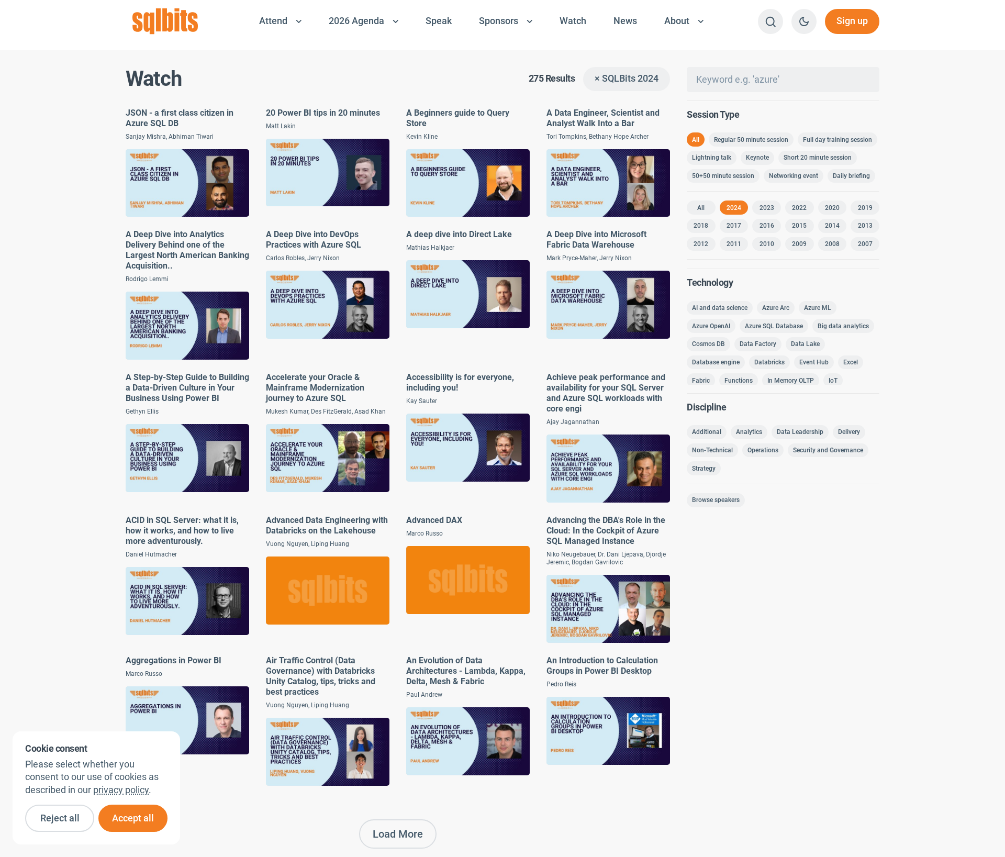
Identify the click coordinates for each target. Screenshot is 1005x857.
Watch (573, 21)
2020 (832, 208)
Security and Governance (828, 450)
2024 (734, 208)
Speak (439, 21)
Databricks (769, 362)
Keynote (757, 157)
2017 (734, 225)
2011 (734, 244)
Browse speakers (716, 500)
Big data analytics (843, 326)
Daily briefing (851, 176)
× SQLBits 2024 (626, 78)
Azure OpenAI (711, 326)
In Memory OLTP (790, 380)
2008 (832, 244)
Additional (706, 432)
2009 (799, 244)
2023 (767, 208)
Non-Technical (712, 450)
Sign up (852, 21)
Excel (850, 362)
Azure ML (817, 307)
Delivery (849, 432)
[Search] (770, 21)
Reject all (60, 818)
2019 (865, 208)
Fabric (701, 380)
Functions (738, 380)
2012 (701, 244)
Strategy (704, 468)
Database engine (716, 362)
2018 (701, 225)
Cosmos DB (708, 344)
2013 (865, 225)
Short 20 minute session (818, 157)
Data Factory (758, 344)
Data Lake (805, 344)
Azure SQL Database (774, 326)
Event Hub (814, 362)
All (695, 139)
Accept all (133, 818)
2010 (767, 244)
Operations (762, 450)
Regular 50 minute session (751, 139)
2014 (832, 225)
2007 (865, 244)
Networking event (793, 176)
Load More (398, 834)
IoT (833, 380)
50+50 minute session (723, 176)
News (625, 21)
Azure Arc (775, 307)
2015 (799, 225)
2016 (767, 225)
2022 (799, 208)
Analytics (749, 432)
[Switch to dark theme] (804, 21)
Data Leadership (800, 432)
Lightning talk (711, 157)
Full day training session (837, 139)
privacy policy (121, 790)
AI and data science (719, 307)
